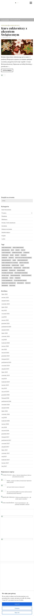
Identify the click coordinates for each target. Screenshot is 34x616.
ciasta (23, 250)
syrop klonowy (26, 275)
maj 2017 (4, 456)
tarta (11, 277)
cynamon (26, 252)
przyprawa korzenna (21, 272)
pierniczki (12, 270)
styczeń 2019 (5, 391)
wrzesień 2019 (6, 365)
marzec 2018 (5, 424)
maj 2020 (4, 339)
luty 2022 (4, 310)
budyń (17, 250)
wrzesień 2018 (6, 404)
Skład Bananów (15, 275)
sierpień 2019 (5, 369)
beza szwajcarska (18, 247)
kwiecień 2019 (6, 382)
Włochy (28, 282)
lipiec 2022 (5, 307)
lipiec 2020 (5, 333)
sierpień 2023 (5, 300)
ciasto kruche (6, 252)
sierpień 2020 (5, 330)
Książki (4, 235)
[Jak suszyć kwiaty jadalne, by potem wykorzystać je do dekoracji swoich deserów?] (3, 492)
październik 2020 (6, 326)
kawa (14, 260)
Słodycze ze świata (7, 229)
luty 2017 (4, 466)
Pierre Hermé (21, 270)
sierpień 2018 (5, 408)
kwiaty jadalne (24, 262)
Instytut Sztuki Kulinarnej (23, 257)
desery (17, 255)
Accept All (17, 604)
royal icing (5, 275)
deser (11, 255)
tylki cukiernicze (7, 280)
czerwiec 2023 (6, 304)
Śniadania (4, 216)
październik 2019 (6, 362)
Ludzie (3, 239)
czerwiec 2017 (6, 453)
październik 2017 (6, 440)
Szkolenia (4, 25)
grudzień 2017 (5, 433)
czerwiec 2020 (6, 336)
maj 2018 (4, 417)
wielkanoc (20, 282)
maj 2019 (4, 378)
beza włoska (5, 250)
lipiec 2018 (5, 411)
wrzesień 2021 (6, 313)
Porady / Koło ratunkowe (8, 222)
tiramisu (17, 277)
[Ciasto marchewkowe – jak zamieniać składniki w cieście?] (7, 502)
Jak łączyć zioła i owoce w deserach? (16, 487)
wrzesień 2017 (6, 443)
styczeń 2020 (5, 352)
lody (22, 265)
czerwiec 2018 (6, 414)
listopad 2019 (5, 359)
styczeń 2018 (5, 430)
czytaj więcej (7, 70)
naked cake (26, 267)
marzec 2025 (5, 297)
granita (11, 257)
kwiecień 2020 (6, 343)
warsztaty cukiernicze (8, 282)
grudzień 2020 (5, 323)
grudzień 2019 (5, 356)
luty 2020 (4, 349)
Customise (17, 608)
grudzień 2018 (5, 395)
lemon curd (15, 265)
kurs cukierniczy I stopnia (10, 262)
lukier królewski (7, 267)
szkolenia (5, 277)
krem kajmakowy (23, 260)
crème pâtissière (17, 252)
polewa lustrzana (7, 272)
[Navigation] (31, 3)
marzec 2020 (5, 346)
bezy (12, 250)
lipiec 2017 (5, 450)
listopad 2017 (5, 437)
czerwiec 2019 (6, 375)
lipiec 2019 (5, 372)
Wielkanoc (4, 219)
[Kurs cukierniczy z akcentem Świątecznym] (17, 47)
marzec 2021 (5, 320)
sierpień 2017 (5, 446)
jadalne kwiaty (6, 260)
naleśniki (4, 270)
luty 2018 (4, 427)
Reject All (17, 612)
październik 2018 (6, 401)
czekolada (5, 255)
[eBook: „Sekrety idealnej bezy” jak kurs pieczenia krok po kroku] (6, 474)
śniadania (5, 285)
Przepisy (4, 213)
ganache (4, 257)
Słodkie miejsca (14, 25)
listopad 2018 (5, 398)
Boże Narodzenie (6, 209)
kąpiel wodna (6, 265)
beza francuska (6, 247)
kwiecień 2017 (6, 459)
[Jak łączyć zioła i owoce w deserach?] (3, 487)
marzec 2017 (5, 463)
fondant (23, 255)
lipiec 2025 (5, 294)
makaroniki (17, 267)
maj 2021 (4, 317)
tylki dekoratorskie (20, 280)
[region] (17, 603)
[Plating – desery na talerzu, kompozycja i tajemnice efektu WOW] (3, 481)
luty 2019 (4, 388)
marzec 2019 (5, 385)
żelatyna (12, 285)
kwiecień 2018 (6, 420)
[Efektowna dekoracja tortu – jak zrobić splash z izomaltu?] (8, 497)
